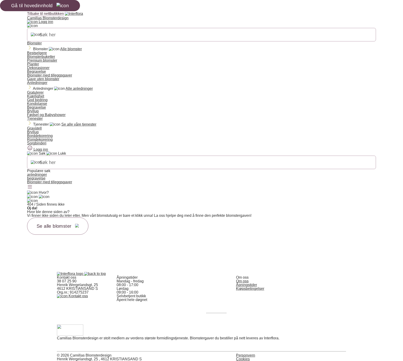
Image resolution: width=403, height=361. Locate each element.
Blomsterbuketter (41, 57)
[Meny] (30, 187)
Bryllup (33, 111)
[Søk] (36, 35)
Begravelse (36, 72)
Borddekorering (40, 136)
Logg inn (45, 22)
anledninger (37, 175)
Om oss (242, 281)
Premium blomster (42, 60)
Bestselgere (37, 53)
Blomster (34, 43)
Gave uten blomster (43, 79)
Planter (33, 64)
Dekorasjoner (38, 68)
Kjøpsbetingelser (250, 289)
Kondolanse (37, 104)
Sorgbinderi (36, 143)
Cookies (243, 359)
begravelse (36, 178)
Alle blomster (71, 49)
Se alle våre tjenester (78, 124)
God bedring (37, 100)
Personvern (245, 355)
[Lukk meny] (32, 26)
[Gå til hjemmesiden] (70, 274)
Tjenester (35, 118)
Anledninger (37, 83)
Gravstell (34, 128)
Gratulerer (35, 92)
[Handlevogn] (32, 197)
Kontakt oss (78, 296)
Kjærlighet (35, 96)
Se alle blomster (54, 226)
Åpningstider (246, 285)
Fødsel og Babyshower (46, 115)
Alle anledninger (79, 88)
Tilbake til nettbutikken (45, 14)
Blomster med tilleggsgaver (49, 75)
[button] (95, 274)
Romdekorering (40, 139)
